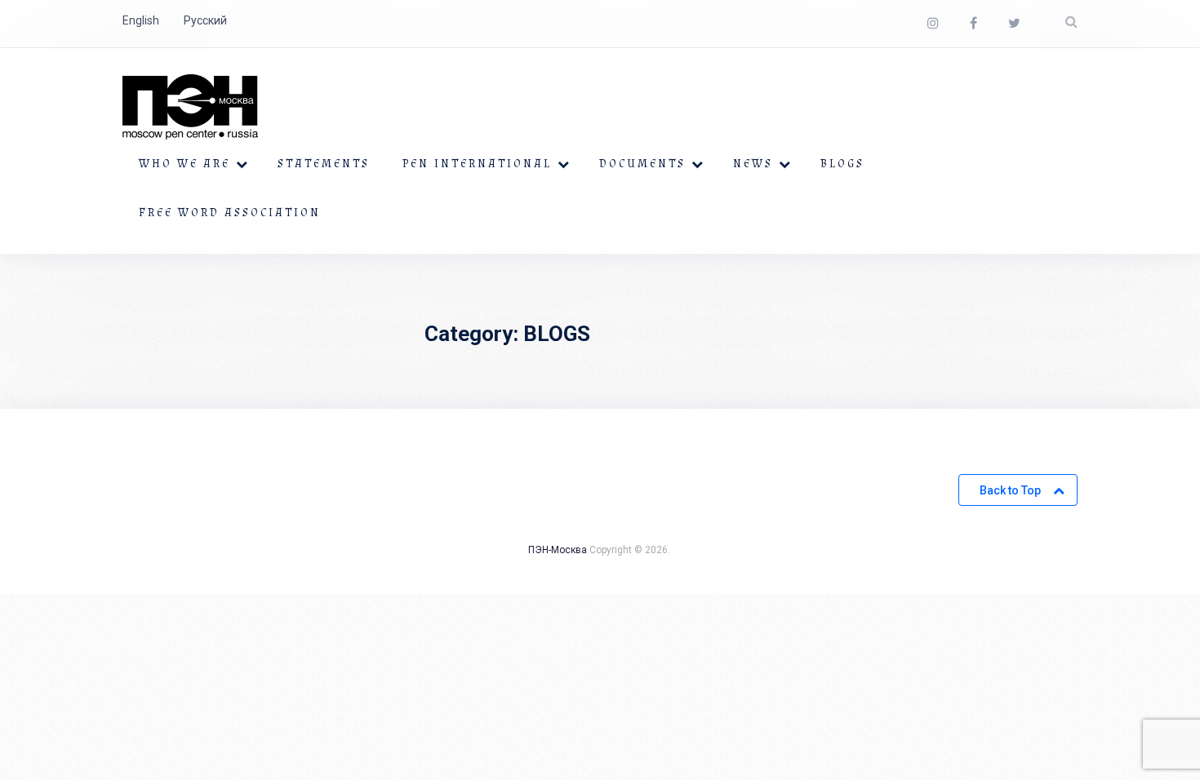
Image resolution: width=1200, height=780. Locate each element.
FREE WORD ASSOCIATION (230, 213)
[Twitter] (1014, 23)
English (140, 20)
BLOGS (842, 164)
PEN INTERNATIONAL (477, 164)
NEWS (753, 164)
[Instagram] (933, 23)
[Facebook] (973, 23)
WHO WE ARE (184, 164)
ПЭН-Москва (557, 550)
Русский (205, 20)
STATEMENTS (324, 164)
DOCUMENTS (642, 164)
